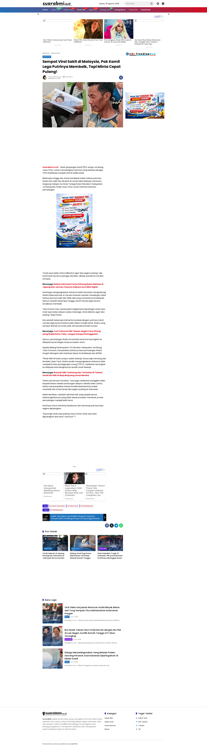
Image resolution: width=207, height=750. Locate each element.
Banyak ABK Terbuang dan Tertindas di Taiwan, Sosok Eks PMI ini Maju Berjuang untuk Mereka (73, 374)
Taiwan (141, 725)
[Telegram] (116, 525)
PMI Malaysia (88, 506)
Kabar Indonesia (58, 506)
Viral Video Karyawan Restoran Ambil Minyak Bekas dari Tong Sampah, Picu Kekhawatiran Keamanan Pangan (92, 610)
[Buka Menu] (163, 3)
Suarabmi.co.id (50, 167)
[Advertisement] (30, 48)
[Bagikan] (121, 78)
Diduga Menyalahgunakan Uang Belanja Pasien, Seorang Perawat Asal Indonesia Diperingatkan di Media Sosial (91, 655)
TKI (139, 729)
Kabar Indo (47, 57)
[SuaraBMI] (68, 3)
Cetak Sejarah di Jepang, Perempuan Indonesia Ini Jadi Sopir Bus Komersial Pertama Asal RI (53, 555)
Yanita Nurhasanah (54, 77)
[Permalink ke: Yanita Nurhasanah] (45, 77)
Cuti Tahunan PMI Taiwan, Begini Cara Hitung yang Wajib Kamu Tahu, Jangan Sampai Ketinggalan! (72, 332)
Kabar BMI (102, 549)
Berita (67, 617)
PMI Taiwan (143, 722)
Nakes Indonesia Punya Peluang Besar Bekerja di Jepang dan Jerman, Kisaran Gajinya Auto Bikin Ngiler (73, 285)
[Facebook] (107, 525)
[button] (151, 4)
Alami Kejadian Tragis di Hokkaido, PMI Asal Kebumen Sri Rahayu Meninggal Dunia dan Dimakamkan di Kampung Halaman (110, 555)
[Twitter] (112, 525)
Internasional (110, 725)
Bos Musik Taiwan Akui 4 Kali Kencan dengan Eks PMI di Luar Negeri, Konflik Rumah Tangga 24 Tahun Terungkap (93, 632)
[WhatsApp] (121, 525)
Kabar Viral (73, 506)
